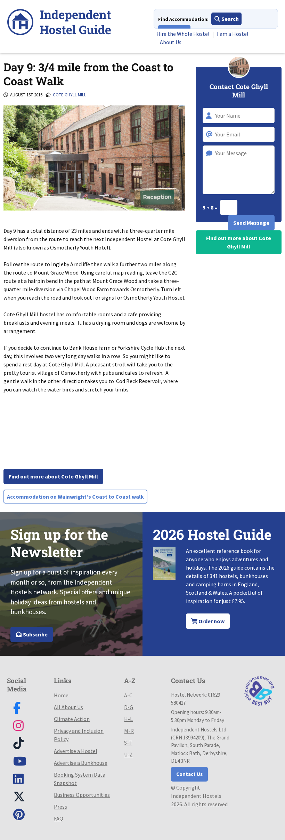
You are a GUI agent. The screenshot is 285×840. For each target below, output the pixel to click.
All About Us (68, 707)
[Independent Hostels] (59, 23)
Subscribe (35, 634)
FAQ (58, 818)
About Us (170, 42)
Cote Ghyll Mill (69, 95)
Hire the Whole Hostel (183, 33)
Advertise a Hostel (75, 750)
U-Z (128, 754)
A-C (128, 695)
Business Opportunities (82, 794)
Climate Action (72, 718)
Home (61, 695)
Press (60, 806)
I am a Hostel (233, 33)
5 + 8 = (211, 207)
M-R (129, 730)
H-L (128, 718)
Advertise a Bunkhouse (80, 762)
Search (229, 18)
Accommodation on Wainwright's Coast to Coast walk (75, 496)
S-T (128, 742)
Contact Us (189, 774)
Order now (211, 621)
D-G (128, 707)
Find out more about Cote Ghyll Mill (53, 476)
